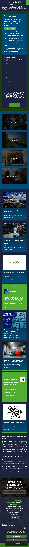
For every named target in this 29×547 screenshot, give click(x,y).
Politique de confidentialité (7, 527)
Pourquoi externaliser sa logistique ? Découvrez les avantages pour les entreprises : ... (13, 365)
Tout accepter (16, 536)
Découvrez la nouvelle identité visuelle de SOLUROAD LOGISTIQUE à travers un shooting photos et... (14, 247)
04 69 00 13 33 (21, 492)
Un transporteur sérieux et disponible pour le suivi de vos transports (14, 273)
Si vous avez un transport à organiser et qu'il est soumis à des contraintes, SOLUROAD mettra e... (14, 427)
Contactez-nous (9, 492)
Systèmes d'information (14, 176)
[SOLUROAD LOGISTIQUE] (14, 3)
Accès (15, 517)
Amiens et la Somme (10, 392)
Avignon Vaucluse (9, 395)
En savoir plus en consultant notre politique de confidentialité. (15, 97)
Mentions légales (5, 526)
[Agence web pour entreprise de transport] (25, 528)
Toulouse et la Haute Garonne (12, 399)
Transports (14, 140)
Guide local (4, 524)
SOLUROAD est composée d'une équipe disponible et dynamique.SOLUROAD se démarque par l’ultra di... (14, 278)
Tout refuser (16, 539)
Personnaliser (16, 543)
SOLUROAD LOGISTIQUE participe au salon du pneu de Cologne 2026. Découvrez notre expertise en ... (13, 335)
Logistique (14, 122)
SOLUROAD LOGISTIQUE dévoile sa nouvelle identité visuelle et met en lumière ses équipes (14, 242)
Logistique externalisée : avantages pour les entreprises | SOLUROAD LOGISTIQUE (13, 361)
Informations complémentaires (8, 525)
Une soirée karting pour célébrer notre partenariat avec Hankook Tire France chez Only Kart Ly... (13, 215)
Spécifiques (14, 158)
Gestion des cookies (6, 528)
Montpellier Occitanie (10, 389)
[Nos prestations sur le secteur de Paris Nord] (6, 291)
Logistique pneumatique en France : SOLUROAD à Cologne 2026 (12, 330)
